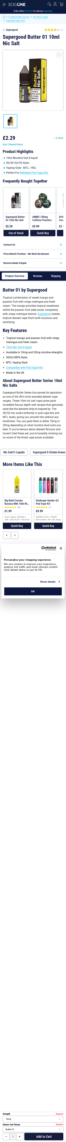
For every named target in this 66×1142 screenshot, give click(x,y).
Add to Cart (44, 1137)
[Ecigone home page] (17, 4)
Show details (48, 581)
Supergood (12, 29)
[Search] (49, 4)
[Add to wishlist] (58, 55)
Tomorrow (47, 11)
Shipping (56, 276)
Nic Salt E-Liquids (40, 17)
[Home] (4, 17)
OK (33, 591)
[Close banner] (61, 548)
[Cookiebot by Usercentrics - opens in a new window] (42, 548)
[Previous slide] (6, 535)
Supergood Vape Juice (15, 21)
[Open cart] (61, 4)
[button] (42, 233)
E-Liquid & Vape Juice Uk (19, 17)
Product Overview (14, 276)
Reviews (37, 276)
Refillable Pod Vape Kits (34, 172)
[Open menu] (4, 4)
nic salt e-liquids (14, 452)
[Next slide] (15, 535)
